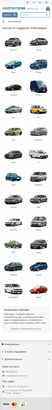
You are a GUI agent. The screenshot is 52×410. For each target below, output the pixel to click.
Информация (12, 344)
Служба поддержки (15, 351)
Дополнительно (13, 359)
